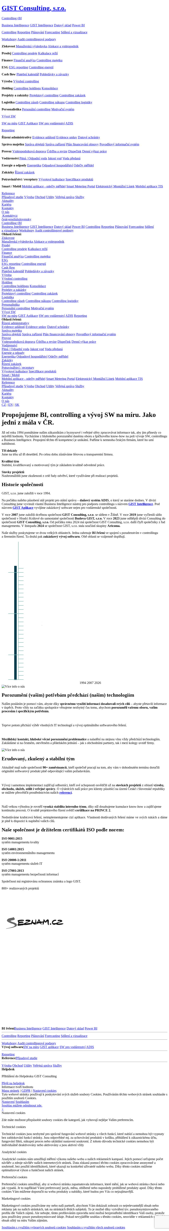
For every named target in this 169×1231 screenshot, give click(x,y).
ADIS (69, 123)
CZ (4, 404)
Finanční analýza (25, 60)
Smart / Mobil (11, 375)
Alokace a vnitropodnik (63, 46)
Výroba (29, 197)
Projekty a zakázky (14, 289)
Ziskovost (8, 238)
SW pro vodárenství (52, 123)
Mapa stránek (10, 1090)
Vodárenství (9, 345)
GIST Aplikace (28, 123)
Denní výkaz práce (94, 151)
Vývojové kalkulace (52, 179)
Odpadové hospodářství (57, 165)
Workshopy (9, 39)
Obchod (40, 197)
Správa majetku (12, 330)
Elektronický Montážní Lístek (115, 186)
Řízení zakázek (25, 172)
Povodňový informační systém (119, 144)
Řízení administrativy (15, 323)
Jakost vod (55, 158)
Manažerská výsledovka (31, 46)
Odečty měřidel (84, 165)
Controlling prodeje (24, 53)
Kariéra (6, 204)
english (13, 219)
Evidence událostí (43, 137)
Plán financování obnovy (82, 144)
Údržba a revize (57, 151)
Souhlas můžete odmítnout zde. (22, 1105)
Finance (7, 252)
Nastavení (8, 1101)
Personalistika (11, 304)
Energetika (34, 165)
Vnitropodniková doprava (29, 151)
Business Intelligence (15, 25)
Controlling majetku (49, 60)
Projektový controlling (44, 95)
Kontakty (8, 208)
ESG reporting (18, 67)
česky (5, 219)
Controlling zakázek (72, 95)
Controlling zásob (27, 102)
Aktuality (8, 200)
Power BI (78, 25)
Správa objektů (35, 144)
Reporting (23, 32)
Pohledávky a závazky (54, 74)
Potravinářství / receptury (18, 367)
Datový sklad (62, 25)
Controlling (9, 32)
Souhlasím (22, 1101)
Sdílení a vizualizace (74, 32)
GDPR (26, 1090)
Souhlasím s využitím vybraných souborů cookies (34, 1227)
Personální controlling (36, 109)
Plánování (37, 32)
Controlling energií (41, 67)
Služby (79, 197)
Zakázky (7, 360)
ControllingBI (12, 18)
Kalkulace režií (48, 53)
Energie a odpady (13, 353)
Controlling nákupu (52, 102)
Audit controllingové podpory (36, 39)
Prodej (6, 245)
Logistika (8, 297)
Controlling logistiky (79, 102)
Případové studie (12, 197)
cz (16, 215)
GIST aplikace (49, 1047)
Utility (50, 197)
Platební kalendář (27, 74)
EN (10, 404)
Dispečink (74, 151)
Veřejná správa (64, 197)
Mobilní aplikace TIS (149, 186)
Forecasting (52, 32)
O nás (5, 212)
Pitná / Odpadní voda (33, 158)
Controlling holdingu (27, 88)
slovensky (24, 219)
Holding (7, 282)
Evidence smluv (66, 137)
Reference (8, 193)
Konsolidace (50, 88)
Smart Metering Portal (80, 186)
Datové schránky (89, 137)
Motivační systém (62, 109)
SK (17, 404)
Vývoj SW (9, 116)
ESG (5, 260)
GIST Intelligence (41, 25)
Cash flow (8, 267)
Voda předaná (71, 158)
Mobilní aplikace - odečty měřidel (44, 186)
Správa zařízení (55, 144)
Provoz (6, 338)
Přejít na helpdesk (13, 1083)
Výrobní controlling (26, 81)
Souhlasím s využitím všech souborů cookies (96, 1227)
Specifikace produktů (79, 179)
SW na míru (9, 123)
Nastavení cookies (44, 1090)
